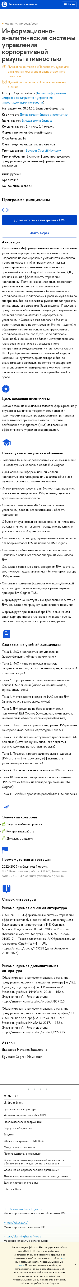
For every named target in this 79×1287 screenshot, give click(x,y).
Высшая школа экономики (23, 4)
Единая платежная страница (21, 1182)
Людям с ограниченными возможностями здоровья (36, 1176)
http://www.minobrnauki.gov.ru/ (23, 1209)
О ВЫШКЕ (11, 1096)
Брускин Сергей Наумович (44, 150)
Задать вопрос (39, 233)
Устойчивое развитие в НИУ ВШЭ (25, 1115)
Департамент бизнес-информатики (44, 114)
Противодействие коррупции (22, 1153)
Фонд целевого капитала (19, 1147)
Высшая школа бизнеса (37, 120)
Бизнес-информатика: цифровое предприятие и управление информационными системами (34, 98)
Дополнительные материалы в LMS (39, 220)
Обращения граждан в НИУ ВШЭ (24, 1141)
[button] (28, 1089)
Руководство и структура (20, 1109)
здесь (62, 1258)
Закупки (9, 1134)
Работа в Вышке (13, 1189)
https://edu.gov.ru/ (16, 1223)
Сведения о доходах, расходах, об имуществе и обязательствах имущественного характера (34, 1161)
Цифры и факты (13, 1102)
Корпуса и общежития (18, 1128)
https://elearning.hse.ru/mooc (22, 1236)
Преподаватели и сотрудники (23, 1122)
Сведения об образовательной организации (31, 1170)
